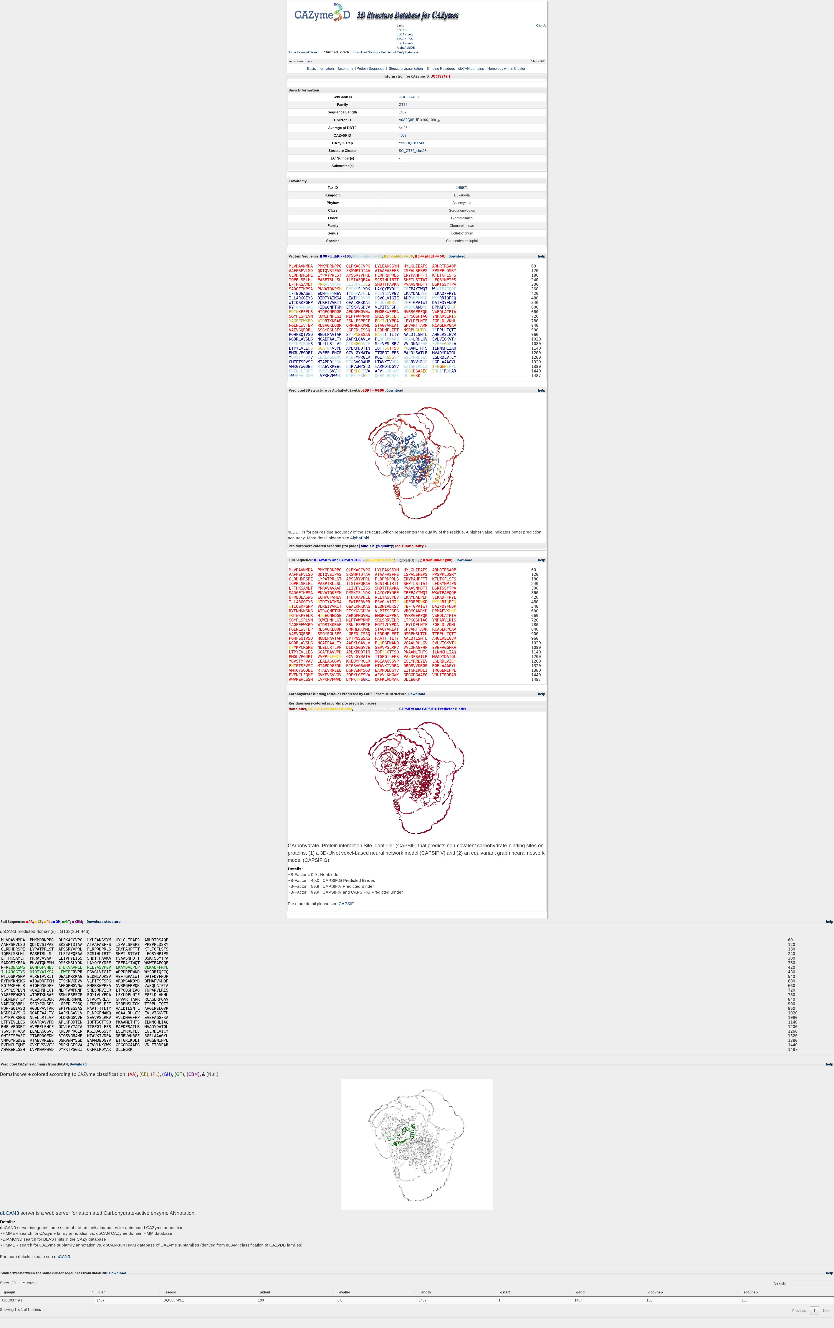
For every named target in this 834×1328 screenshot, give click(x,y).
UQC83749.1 (409, 97)
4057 (403, 135)
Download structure (104, 921)
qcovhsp (655, 1292)
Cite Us (541, 25)
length (425, 1292)
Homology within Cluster (506, 68)
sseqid (170, 1292)
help (541, 256)
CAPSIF (346, 903)
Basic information (321, 68)
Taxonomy (345, 68)
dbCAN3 (9, 1213)
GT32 (403, 104)
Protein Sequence (371, 68)
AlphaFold (360, 538)
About (392, 52)
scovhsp (750, 1292)
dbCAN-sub (405, 43)
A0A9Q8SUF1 (410, 120)
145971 (462, 187)
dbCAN (402, 30)
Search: (780, 1283)
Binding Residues (441, 68)
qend (580, 1292)
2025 (542, 61)
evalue (344, 1292)
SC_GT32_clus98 (413, 151)
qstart (505, 1292)
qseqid (9, 1292)
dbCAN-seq (405, 34)
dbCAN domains (471, 68)
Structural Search (336, 52)
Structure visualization (406, 68)
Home (292, 52)
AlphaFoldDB (406, 47)
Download (360, 52)
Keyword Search (308, 52)
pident (265, 1292)
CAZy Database (408, 52)
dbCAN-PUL (405, 38)
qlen (102, 1292)
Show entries (18, 1283)
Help (384, 52)
